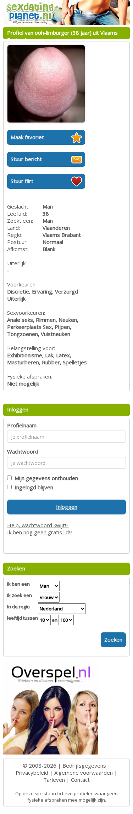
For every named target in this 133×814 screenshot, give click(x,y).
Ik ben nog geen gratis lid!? (39, 532)
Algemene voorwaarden (83, 772)
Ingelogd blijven (32, 487)
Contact (80, 779)
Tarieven (54, 779)
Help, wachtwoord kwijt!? (37, 525)
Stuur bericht (26, 159)
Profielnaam (22, 425)
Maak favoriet (27, 137)
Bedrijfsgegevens (84, 765)
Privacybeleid (32, 772)
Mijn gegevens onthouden (45, 478)
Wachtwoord (22, 451)
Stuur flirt (22, 180)
